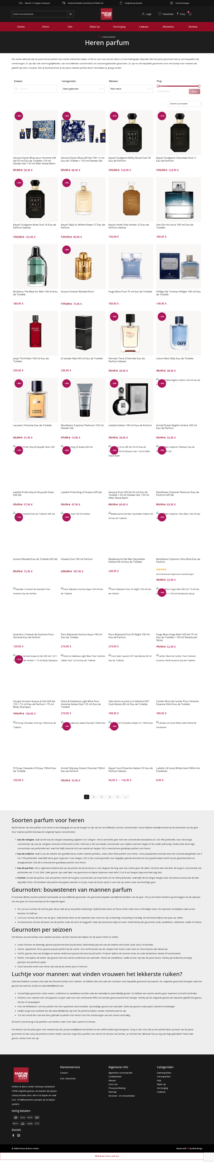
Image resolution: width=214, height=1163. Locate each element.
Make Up (95, 26)
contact (22, 1038)
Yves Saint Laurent (75, 1021)
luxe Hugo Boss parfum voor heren (84, 1033)
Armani (91, 1021)
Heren (45, 26)
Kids (70, 26)
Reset (194, 91)
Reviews (193, 26)
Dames (21, 26)
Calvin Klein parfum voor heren (122, 853)
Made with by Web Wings (189, 1148)
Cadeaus (143, 26)
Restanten (168, 26)
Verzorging (119, 26)
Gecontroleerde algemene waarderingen (175, 574)
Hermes (83, 966)
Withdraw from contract (107, 1156)
